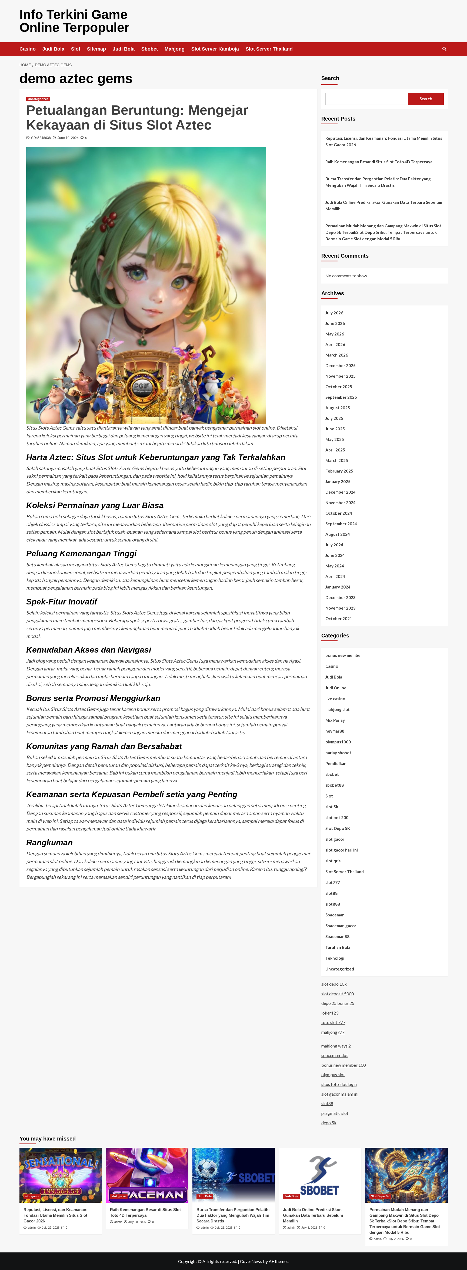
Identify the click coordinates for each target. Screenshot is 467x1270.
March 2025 (336, 460)
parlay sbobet (338, 752)
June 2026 (335, 323)
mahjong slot (337, 709)
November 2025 (340, 376)
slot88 (331, 893)
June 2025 (335, 428)
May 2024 (334, 565)
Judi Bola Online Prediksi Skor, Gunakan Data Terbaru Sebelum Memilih (383, 205)
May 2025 (334, 439)
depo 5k (328, 1122)
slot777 (332, 882)
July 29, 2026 (50, 1227)
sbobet (332, 774)
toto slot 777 (333, 1022)
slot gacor (334, 839)
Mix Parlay (335, 720)
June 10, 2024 (68, 138)
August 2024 (337, 534)
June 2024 (335, 555)
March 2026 (336, 355)
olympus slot (333, 1074)
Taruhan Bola (337, 947)
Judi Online (335, 687)
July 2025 (334, 418)
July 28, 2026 (137, 1222)
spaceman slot (334, 1055)
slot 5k (331, 806)
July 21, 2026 (223, 1227)
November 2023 (340, 608)
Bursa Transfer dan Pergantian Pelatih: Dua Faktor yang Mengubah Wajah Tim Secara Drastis (378, 182)
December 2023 (340, 597)
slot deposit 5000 (337, 993)
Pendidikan (335, 763)
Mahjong (175, 49)
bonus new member (343, 655)
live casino (335, 698)
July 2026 (334, 312)
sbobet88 (334, 785)
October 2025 (338, 386)
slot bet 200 (336, 817)
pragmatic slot (334, 1113)
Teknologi (334, 958)
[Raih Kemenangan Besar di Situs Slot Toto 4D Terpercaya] (147, 1175)
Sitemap (96, 49)
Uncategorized (38, 99)
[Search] (444, 49)
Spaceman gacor (340, 925)
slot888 (332, 904)
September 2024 (341, 523)
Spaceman (335, 914)
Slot (75, 49)
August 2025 (337, 407)
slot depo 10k (334, 983)
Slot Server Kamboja (215, 49)
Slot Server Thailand (269, 49)
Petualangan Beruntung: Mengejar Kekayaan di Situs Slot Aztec (137, 117)
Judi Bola (53, 49)
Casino (27, 49)
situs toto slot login (339, 1084)
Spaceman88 (337, 936)
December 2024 (340, 492)
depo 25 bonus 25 (337, 1003)
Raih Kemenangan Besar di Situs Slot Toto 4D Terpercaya (378, 161)
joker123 (329, 1012)
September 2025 (341, 397)
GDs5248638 (41, 138)
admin (32, 1227)
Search (330, 78)
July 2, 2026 (396, 1239)
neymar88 (334, 731)
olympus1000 (338, 741)
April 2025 (335, 449)
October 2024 (338, 513)
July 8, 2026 (309, 1227)
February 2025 (339, 470)
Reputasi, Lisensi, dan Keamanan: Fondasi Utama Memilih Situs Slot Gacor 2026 (383, 141)
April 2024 (335, 576)
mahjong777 (333, 1032)
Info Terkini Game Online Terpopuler (74, 21)
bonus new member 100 (343, 1065)
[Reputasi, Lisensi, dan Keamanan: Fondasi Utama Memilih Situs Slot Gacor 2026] (60, 1175)
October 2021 (338, 618)
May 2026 (334, 333)
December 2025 (340, 365)
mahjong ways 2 (336, 1045)
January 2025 (338, 481)
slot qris (333, 860)
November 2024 (340, 502)
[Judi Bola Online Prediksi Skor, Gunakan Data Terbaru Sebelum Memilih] (320, 1175)
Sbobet (149, 49)
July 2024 (334, 544)
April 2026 (335, 344)
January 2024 (338, 586)
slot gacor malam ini (339, 1093)
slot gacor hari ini (341, 849)
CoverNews (251, 1261)
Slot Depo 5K (337, 828)
